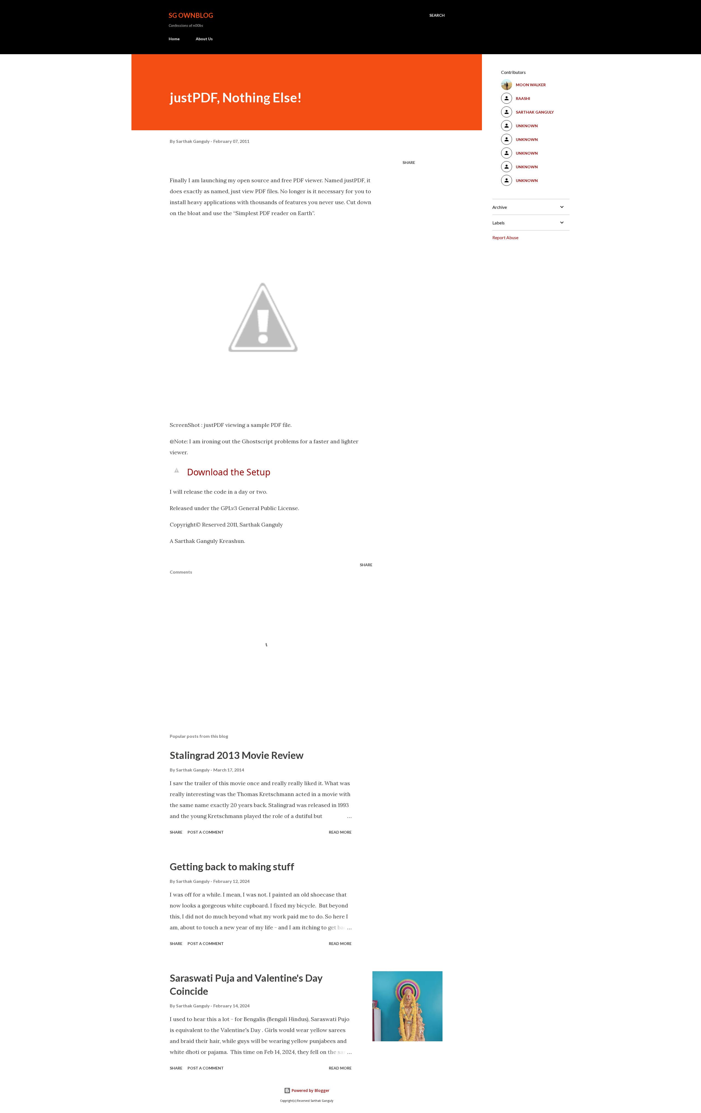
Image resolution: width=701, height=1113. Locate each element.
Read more (340, 832)
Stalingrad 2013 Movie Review (236, 755)
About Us (204, 38)
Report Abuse (505, 237)
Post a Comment (206, 832)
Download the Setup (229, 472)
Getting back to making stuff (232, 866)
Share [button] (409, 162)
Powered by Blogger (310, 1090)
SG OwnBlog (191, 15)
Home (174, 38)
